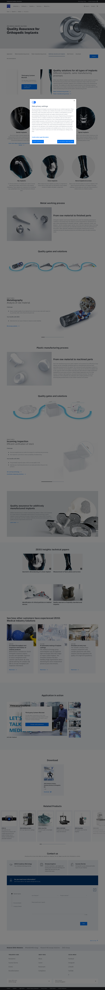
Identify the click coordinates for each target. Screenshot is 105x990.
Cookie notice (35, 137)
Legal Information (44, 137)
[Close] (74, 100)
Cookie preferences (38, 141)
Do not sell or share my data (65, 141)
